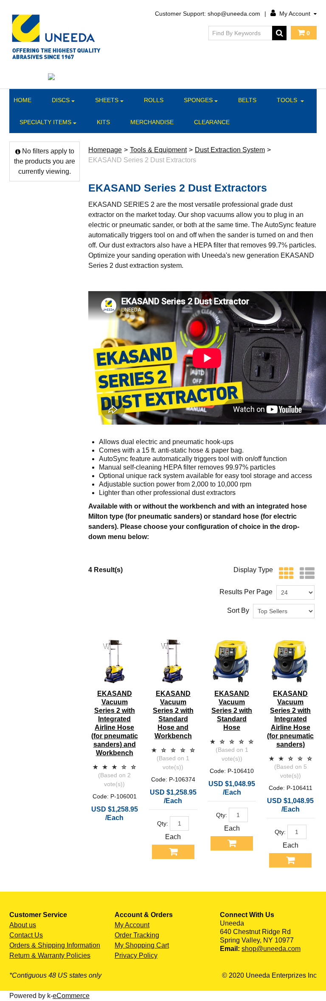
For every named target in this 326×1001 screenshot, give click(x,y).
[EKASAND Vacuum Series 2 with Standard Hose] (232, 661)
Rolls (153, 100)
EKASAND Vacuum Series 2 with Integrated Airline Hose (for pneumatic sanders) (290, 719)
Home (22, 100)
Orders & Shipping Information (54, 945)
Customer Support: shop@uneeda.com (207, 13)
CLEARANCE (212, 122)
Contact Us (26, 935)
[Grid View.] (284, 573)
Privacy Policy (136, 955)
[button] (304, 32)
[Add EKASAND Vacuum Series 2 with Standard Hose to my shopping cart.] (232, 843)
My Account (295, 13)
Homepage (105, 149)
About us (22, 925)
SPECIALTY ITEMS (45, 122)
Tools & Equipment (158, 149)
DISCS (61, 100)
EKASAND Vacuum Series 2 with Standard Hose (231, 710)
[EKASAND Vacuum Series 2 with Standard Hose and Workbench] (173, 661)
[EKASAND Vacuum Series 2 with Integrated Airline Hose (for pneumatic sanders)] (291, 661)
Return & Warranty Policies (49, 955)
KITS (103, 122)
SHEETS (106, 100)
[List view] (305, 573)
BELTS (247, 100)
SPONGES (198, 100)
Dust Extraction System (230, 149)
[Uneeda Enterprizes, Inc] (57, 37)
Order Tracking (137, 935)
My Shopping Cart (142, 945)
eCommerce (71, 995)
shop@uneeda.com (271, 948)
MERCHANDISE (152, 122)
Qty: (162, 823)
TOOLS (288, 100)
